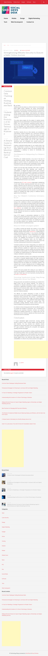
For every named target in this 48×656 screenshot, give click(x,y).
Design (22, 18)
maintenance (33, 231)
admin (22, 362)
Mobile (14, 18)
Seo (3, 569)
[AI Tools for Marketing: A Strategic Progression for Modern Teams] (3, 490)
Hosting (4, 541)
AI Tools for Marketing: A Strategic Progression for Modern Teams (17, 392)
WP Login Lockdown (27, 182)
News (34, 2)
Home (6, 18)
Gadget (23, 2)
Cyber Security (5, 517)
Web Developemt (17, 22)
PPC (3, 564)
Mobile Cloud (16, 2)
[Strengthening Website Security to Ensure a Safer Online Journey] (24, 71)
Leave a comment (25, 50)
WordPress (28, 653)
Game (3, 536)
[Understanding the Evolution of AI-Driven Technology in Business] (3, 497)
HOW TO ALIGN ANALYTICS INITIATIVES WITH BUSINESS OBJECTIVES (19, 424)
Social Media (5, 574)
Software (29, 2)
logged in (12, 373)
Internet (3, 545)
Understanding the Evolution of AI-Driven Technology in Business (17, 397)
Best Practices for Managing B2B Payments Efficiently (14, 408)
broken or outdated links (20, 274)
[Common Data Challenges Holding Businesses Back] (3, 475)
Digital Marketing (8, 2)
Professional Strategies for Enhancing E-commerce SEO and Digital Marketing (20, 388)
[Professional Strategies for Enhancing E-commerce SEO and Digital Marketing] (3, 483)
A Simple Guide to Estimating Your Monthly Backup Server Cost (16, 419)
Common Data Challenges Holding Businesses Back (14, 383)
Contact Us (30, 22)
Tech (5, 22)
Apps (3, 513)
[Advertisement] (24, 33)
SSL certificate (17, 208)
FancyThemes (35, 653)
